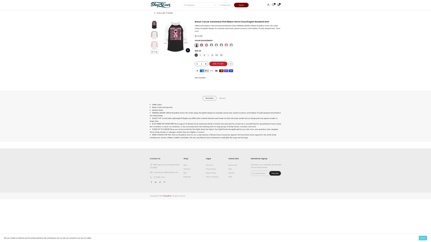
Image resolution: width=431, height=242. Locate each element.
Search (241, 5)
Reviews (222, 98)
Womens (187, 169)
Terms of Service (212, 177)
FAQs (230, 177)
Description (210, 98)
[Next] (187, 37)
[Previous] (163, 37)
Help (230, 169)
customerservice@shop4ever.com (166, 172)
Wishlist (231, 173)
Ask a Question (200, 78)
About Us (209, 165)
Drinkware (187, 177)
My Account (232, 165)
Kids (185, 173)
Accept (423, 238)
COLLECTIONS (165, 13)
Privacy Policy (211, 169)
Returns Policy (211, 173)
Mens (185, 165)
